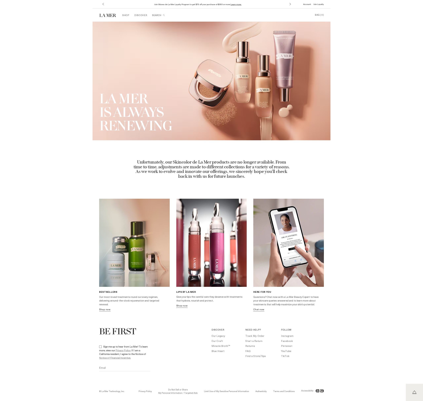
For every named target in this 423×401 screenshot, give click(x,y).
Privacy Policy (122, 350)
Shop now (105, 309)
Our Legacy (218, 336)
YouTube (286, 351)
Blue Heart (218, 351)
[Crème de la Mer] (109, 15)
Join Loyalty (318, 4)
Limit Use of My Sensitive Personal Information (226, 391)
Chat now (258, 309)
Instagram (287, 336)
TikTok (285, 356)
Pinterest (286, 346)
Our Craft (217, 341)
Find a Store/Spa (255, 356)
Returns (250, 346)
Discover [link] (140, 15)
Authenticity (261, 391)
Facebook (287, 341)
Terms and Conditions (284, 391)
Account (307, 4)
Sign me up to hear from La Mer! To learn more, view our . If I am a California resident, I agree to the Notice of (123, 352)
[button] (103, 4)
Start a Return (254, 341)
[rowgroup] (211, 257)
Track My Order (254, 336)
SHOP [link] (125, 15)
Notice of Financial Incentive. (115, 358)
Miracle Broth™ (221, 346)
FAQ (247, 351)
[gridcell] (134, 257)
